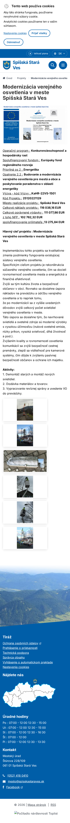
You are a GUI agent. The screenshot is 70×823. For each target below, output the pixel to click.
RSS (53, 805)
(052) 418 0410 (17, 775)
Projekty (21, 78)
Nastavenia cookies (15, 33)
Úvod (9, 78)
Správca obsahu (14, 657)
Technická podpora (16, 653)
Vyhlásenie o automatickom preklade (28, 662)
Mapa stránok (37, 805)
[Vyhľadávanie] (52, 65)
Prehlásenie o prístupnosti (20, 648)
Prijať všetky (39, 33)
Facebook (14, 787)
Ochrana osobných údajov (22, 643)
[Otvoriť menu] (63, 65)
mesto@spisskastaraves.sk (26, 781)
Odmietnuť (13, 42)
